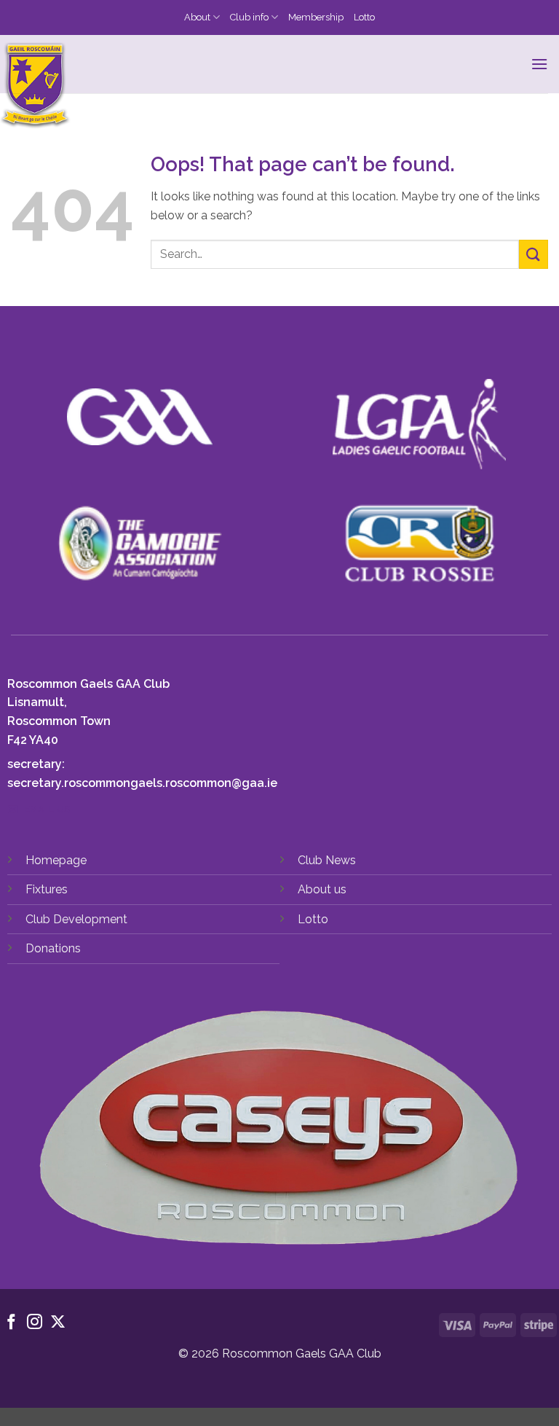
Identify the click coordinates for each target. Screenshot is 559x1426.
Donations (53, 948)
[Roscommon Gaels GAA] (125, 86)
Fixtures (46, 889)
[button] (539, 64)
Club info (249, 17)
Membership (316, 17)
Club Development (76, 919)
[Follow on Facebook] (11, 1323)
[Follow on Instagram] (34, 1323)
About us (322, 889)
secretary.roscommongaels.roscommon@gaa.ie (142, 783)
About (197, 17)
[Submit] (533, 254)
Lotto (364, 17)
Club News (327, 860)
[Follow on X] (58, 1323)
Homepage (56, 860)
